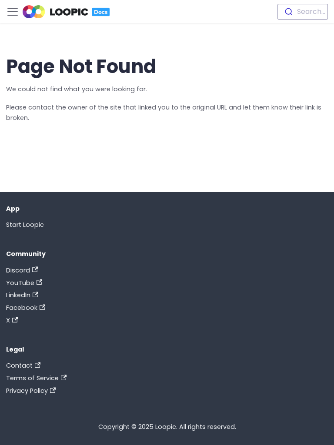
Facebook (21, 307)
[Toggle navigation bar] (12, 11)
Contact (19, 365)
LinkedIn (18, 295)
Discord (18, 270)
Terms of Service (32, 378)
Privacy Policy (27, 390)
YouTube (20, 283)
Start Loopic (25, 224)
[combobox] (302, 12)
